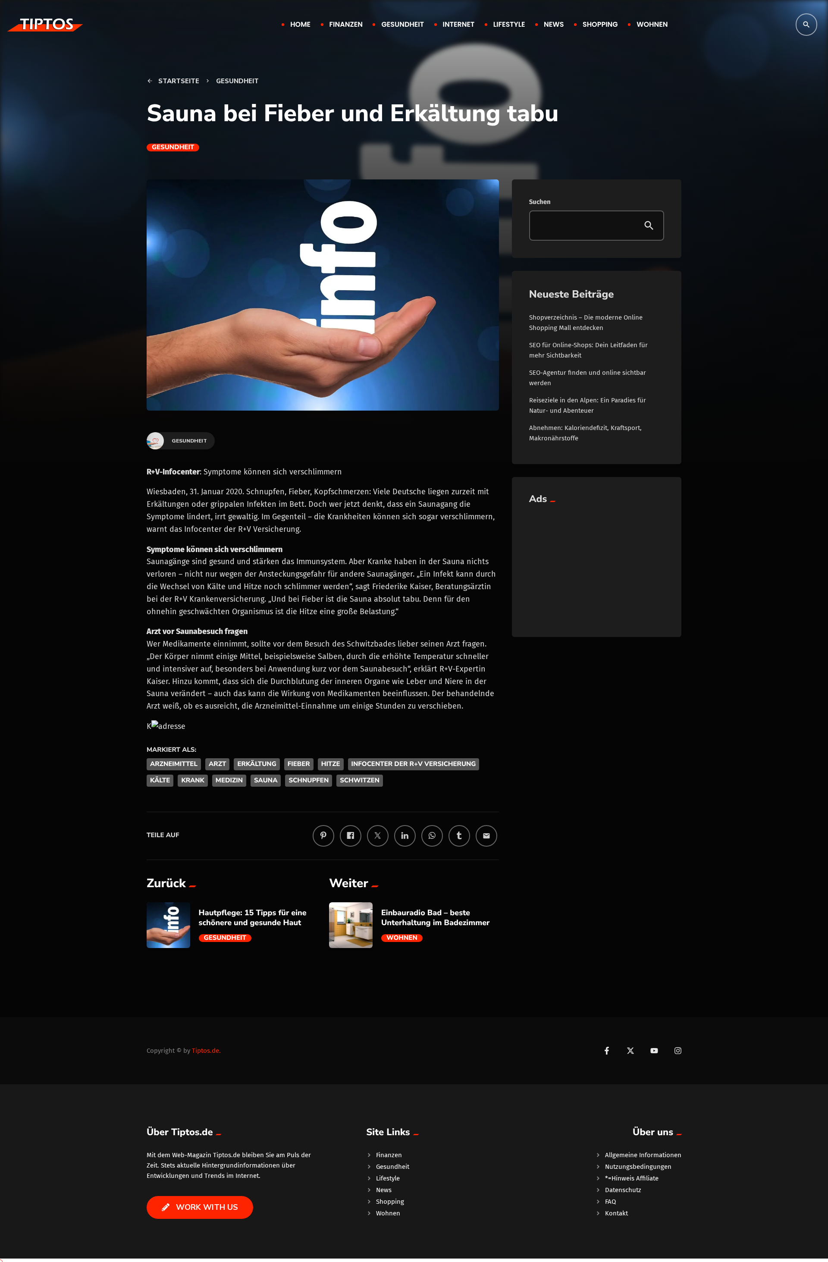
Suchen (540, 202)
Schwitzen (360, 780)
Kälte (160, 780)
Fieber (299, 764)
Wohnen (401, 938)
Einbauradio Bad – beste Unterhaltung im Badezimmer (435, 918)
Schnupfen (309, 780)
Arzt (217, 764)
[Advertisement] (596, 566)
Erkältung (256, 764)
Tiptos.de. (206, 1051)
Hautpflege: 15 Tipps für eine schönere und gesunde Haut (253, 918)
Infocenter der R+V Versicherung (413, 764)
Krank (192, 780)
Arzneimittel (174, 764)
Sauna (265, 780)
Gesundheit (173, 147)
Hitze (330, 764)
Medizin (229, 780)
